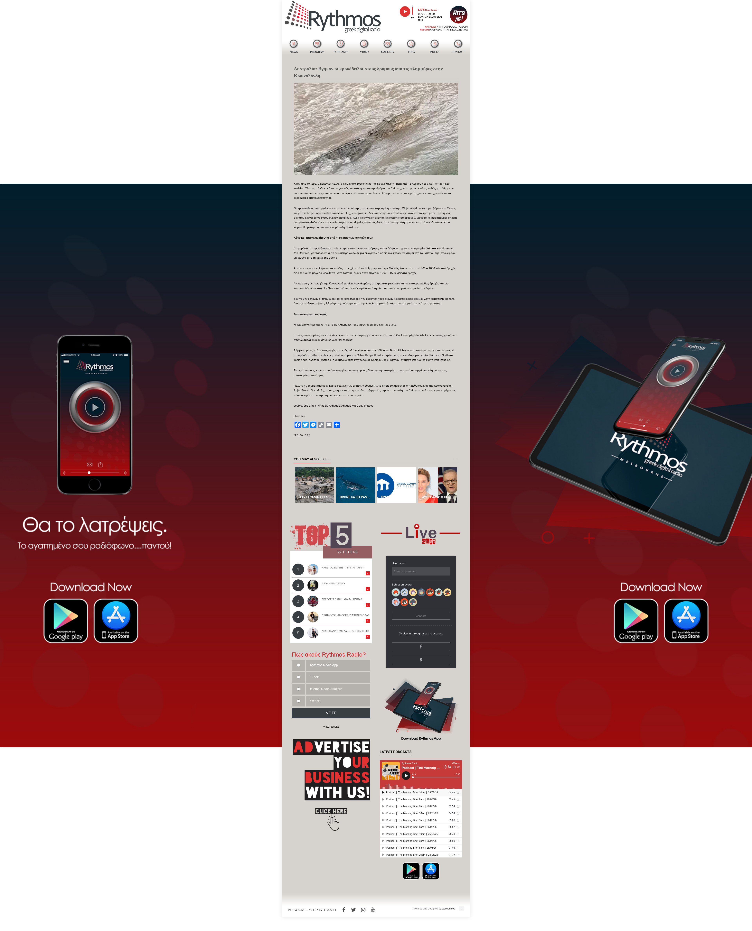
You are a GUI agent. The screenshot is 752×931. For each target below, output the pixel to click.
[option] (314, 485)
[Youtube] (373, 909)
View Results (331, 726)
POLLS (434, 52)
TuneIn (315, 677)
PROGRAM (317, 52)
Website (315, 701)
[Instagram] (363, 909)
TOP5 (411, 52)
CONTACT (458, 52)
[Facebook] (344, 909)
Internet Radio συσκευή (326, 689)
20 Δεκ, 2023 (303, 435)
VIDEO (364, 52)
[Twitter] (353, 909)
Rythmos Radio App (324, 665)
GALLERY (387, 52)
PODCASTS (341, 52)
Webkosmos (448, 908)
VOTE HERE (347, 552)
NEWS (294, 52)
